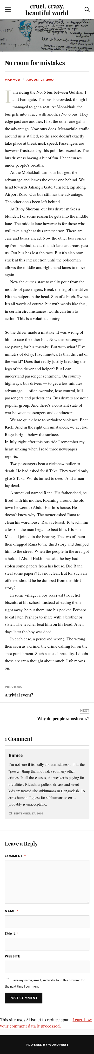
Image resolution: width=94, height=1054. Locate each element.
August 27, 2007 (40, 79)
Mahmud (12, 79)
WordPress (58, 1044)
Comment (15, 856)
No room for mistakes (35, 62)
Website (12, 956)
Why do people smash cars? (63, 718)
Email (12, 934)
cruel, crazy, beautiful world (47, 9)
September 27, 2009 (28, 813)
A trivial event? (19, 694)
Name (11, 911)
